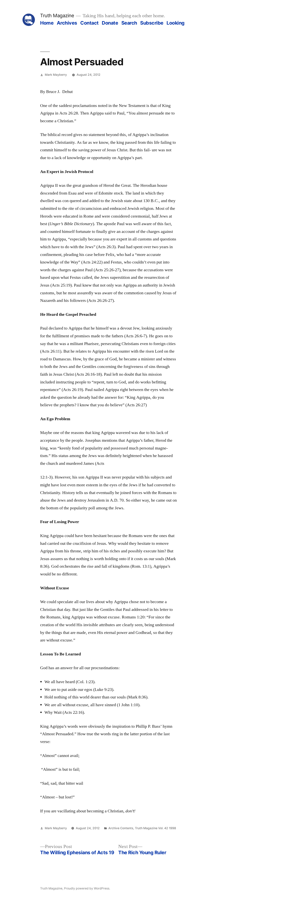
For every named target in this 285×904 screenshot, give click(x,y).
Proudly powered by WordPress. (87, 888)
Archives (67, 23)
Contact (89, 23)
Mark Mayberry (56, 75)
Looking (176, 23)
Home (47, 23)
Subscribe (151, 23)
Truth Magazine (57, 15)
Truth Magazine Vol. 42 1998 (155, 828)
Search (129, 23)
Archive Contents (120, 828)
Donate (110, 23)
